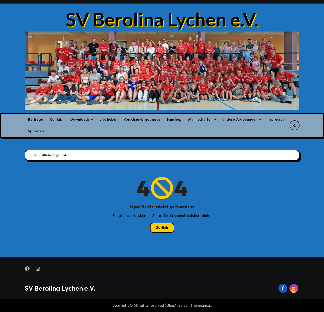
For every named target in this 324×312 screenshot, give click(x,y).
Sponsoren (37, 131)
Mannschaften (201, 119)
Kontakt (57, 119)
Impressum (277, 119)
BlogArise (174, 305)
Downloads (80, 119)
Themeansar (200, 305)
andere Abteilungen (240, 119)
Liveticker (108, 119)
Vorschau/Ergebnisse (142, 119)
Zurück (162, 228)
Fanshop (174, 119)
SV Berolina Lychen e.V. (162, 19)
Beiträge (35, 119)
